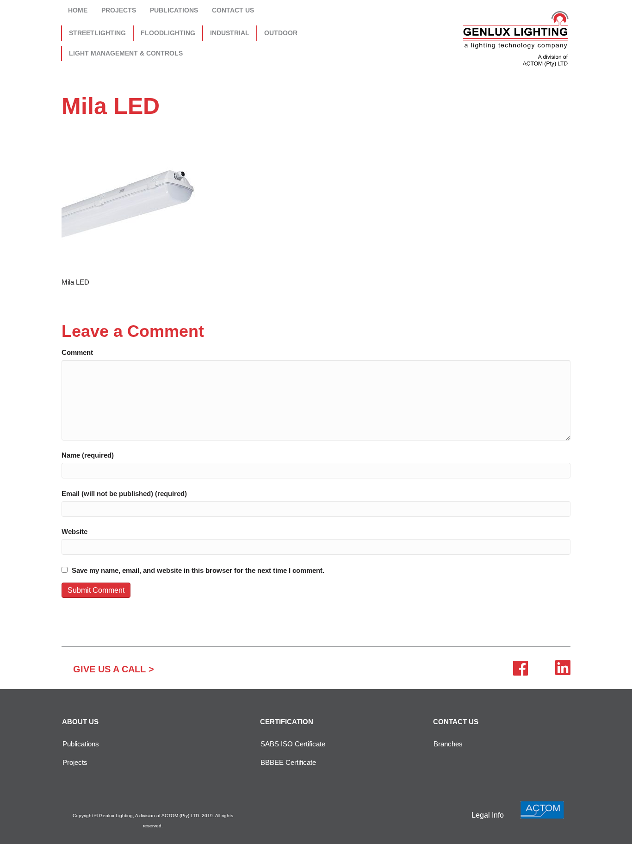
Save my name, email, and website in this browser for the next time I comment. (198, 570)
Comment (77, 352)
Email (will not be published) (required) (124, 493)
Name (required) (88, 455)
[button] (114, 669)
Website (74, 531)
